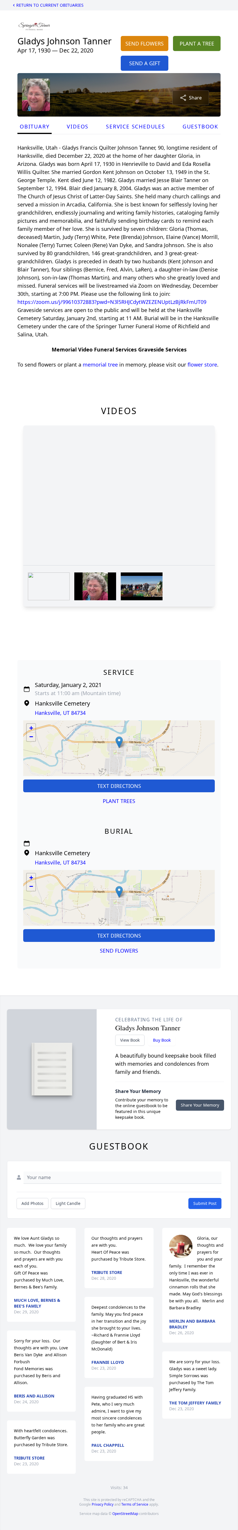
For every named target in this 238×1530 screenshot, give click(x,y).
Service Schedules (135, 126)
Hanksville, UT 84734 (60, 712)
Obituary (34, 126)
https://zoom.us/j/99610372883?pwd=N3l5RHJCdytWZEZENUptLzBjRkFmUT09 (111, 301)
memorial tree (100, 364)
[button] (119, 742)
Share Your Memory (200, 1105)
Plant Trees (119, 800)
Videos (78, 126)
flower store (202, 364)
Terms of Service (134, 1504)
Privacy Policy (102, 1504)
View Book (130, 1040)
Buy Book (162, 1040)
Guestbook (200, 126)
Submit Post (205, 1203)
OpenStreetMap (125, 1513)
